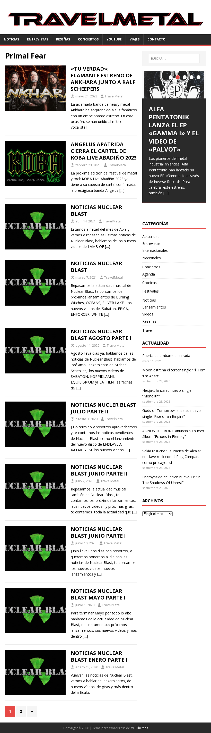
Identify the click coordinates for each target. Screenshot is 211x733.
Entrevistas (37, 39)
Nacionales (151, 257)
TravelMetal (114, 96)
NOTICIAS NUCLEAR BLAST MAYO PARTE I (98, 594)
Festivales (150, 291)
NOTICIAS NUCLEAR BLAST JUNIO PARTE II (99, 470)
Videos (147, 314)
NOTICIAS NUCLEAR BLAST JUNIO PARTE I (98, 532)
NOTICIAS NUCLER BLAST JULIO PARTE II (103, 408)
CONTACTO (156, 39)
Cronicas (149, 282)
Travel (147, 330)
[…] (89, 127)
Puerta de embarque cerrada (166, 355)
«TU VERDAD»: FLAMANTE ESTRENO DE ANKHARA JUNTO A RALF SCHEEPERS (103, 78)
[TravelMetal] (105, 31)
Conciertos (88, 39)
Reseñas (63, 39)
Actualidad (151, 236)
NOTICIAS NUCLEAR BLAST (96, 210)
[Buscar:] (174, 58)
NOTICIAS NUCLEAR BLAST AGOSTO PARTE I (101, 334)
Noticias (11, 39)
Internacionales (155, 250)
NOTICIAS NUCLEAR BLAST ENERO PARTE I (99, 656)
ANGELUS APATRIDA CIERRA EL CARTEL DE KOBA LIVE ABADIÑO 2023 (104, 151)
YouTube (114, 39)
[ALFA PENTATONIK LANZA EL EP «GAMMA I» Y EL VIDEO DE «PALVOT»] (174, 84)
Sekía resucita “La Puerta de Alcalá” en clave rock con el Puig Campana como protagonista (171, 456)
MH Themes (139, 728)
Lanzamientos (154, 307)
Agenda (148, 274)
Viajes (134, 39)
